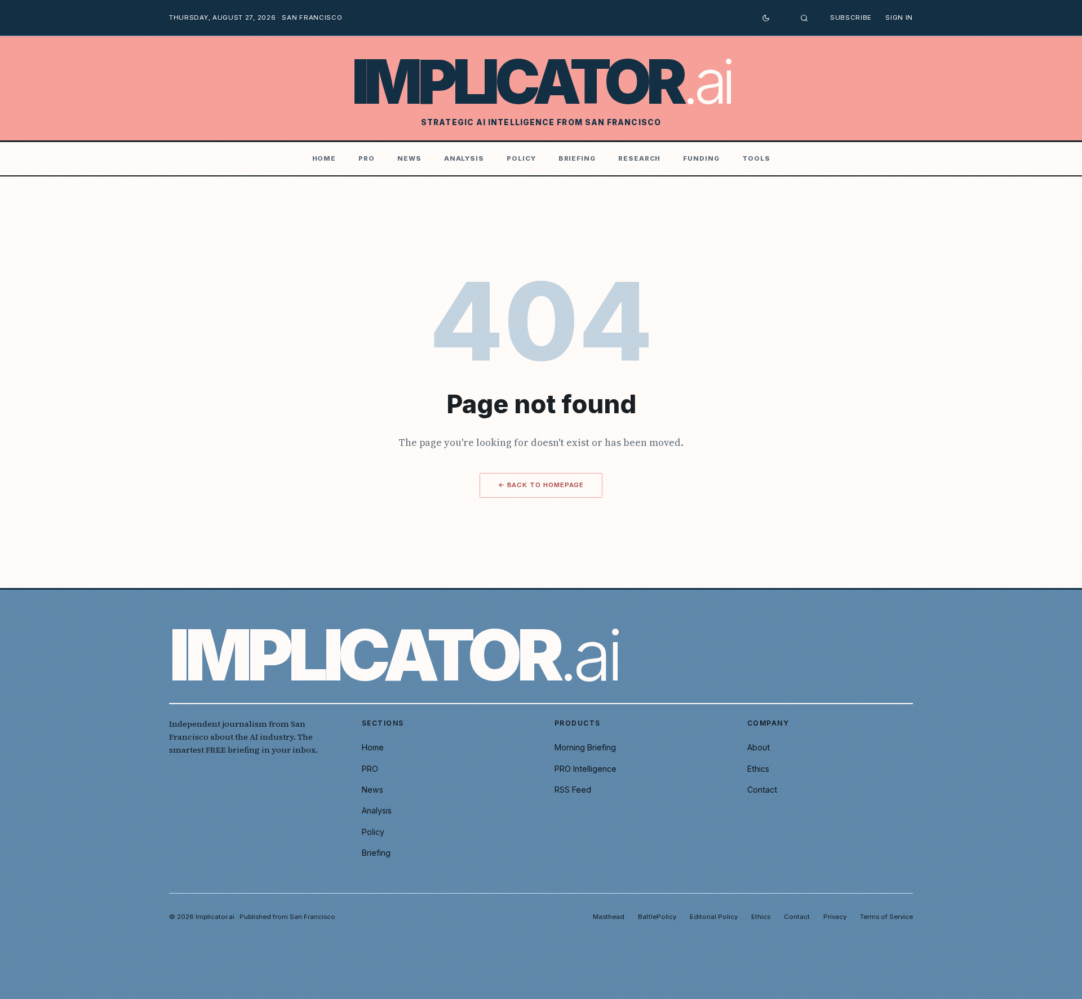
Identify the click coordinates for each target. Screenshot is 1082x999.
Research (639, 158)
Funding (701, 158)
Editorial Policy (714, 917)
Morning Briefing (585, 747)
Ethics (758, 768)
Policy (521, 158)
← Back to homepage (541, 485)
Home (324, 158)
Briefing (577, 158)
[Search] (804, 18)
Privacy (834, 917)
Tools (756, 158)
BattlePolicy (657, 917)
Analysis (464, 158)
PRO (366, 158)
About (758, 747)
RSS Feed (573, 789)
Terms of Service (886, 917)
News (409, 158)
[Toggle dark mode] (765, 18)
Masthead (608, 917)
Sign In (899, 17)
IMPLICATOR (541, 82)
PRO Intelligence (586, 768)
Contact (762, 789)
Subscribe (851, 17)
